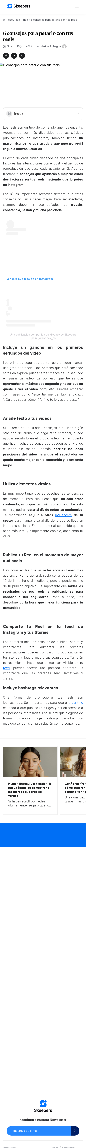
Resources (13, 20)
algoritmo (76, 702)
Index (18, 114)
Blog (25, 20)
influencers (63, 515)
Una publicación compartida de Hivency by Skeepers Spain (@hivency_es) (43, 336)
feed (6, 668)
